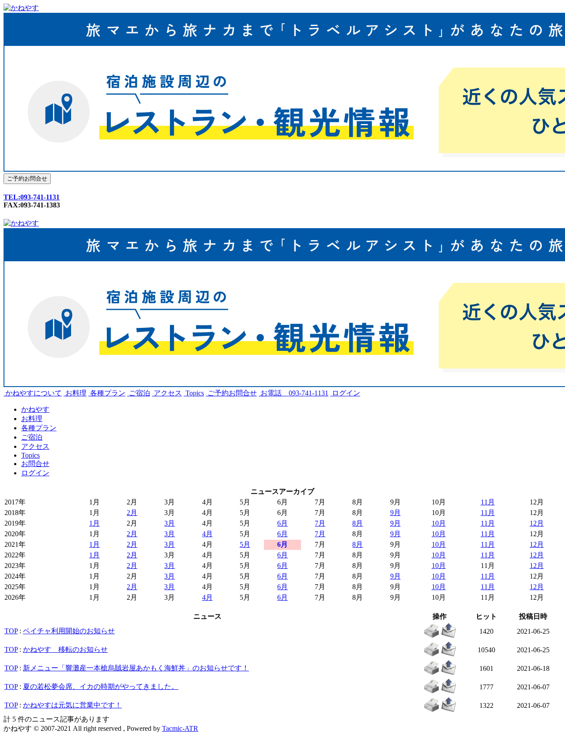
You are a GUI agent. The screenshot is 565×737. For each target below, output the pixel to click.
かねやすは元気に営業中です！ (72, 705)
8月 (357, 523)
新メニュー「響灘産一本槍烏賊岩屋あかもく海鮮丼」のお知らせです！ (136, 668)
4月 (207, 534)
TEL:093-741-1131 (32, 197)
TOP (11, 631)
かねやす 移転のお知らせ (65, 649)
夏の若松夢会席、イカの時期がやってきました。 (100, 686)
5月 (245, 544)
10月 (439, 523)
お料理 (75, 393)
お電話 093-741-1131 (293, 393)
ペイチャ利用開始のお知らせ (69, 631)
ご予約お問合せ (231, 393)
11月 (488, 502)
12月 (537, 523)
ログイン (345, 393)
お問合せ (35, 463)
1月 (94, 523)
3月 (169, 523)
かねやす (35, 409)
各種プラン (106, 393)
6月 (282, 523)
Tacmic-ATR (180, 728)
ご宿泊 (138, 393)
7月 (320, 523)
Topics (194, 393)
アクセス (167, 393)
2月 (132, 512)
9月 (395, 512)
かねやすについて (33, 393)
